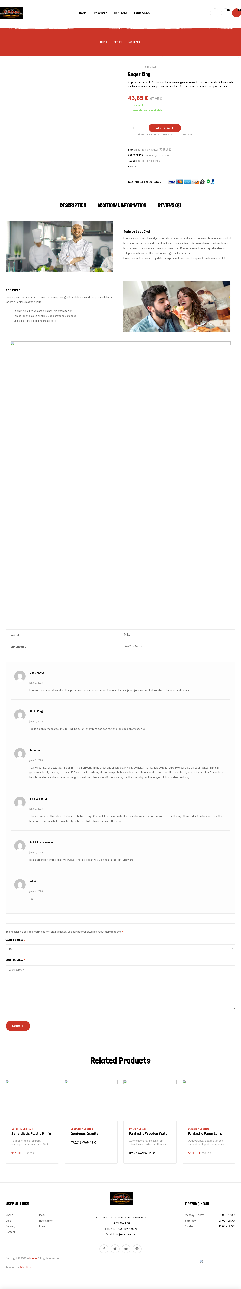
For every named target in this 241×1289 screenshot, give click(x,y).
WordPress (26, 1267)
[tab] (74, 205)
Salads (142, 1128)
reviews (150, 66)
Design (139, 161)
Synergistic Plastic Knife (31, 1133)
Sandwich (75, 1128)
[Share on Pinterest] (148, 167)
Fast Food (162, 155)
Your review (15, 960)
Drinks (132, 1128)
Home (103, 41)
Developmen (153, 161)
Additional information (122, 205)
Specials (28, 1128)
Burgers (117, 41)
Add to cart (164, 127)
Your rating (15, 940)
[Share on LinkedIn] (152, 167)
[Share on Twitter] (143, 167)
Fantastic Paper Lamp (205, 1133)
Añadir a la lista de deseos (154, 134)
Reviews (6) (169, 205)
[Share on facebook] (139, 167)
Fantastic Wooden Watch (149, 1133)
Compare (187, 134)
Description (73, 205)
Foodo (33, 1258)
